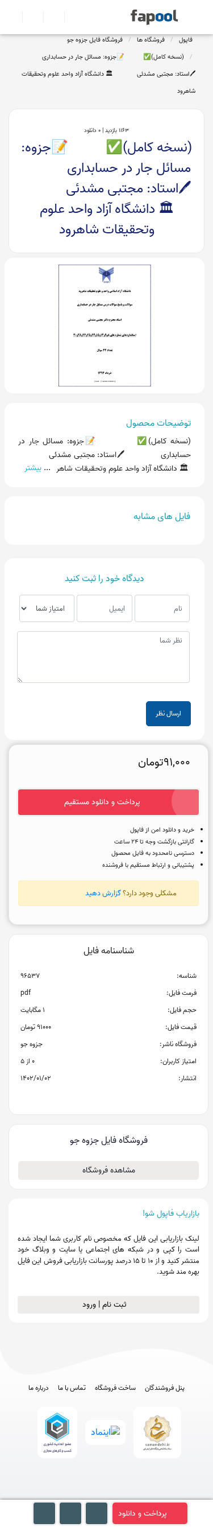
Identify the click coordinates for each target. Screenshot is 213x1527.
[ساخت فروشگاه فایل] (49, 17)
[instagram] (106, 1494)
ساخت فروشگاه (115, 1388)
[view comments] (122, 1097)
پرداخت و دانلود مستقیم (102, 802)
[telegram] (85, 1494)
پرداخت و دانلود (142, 1513)
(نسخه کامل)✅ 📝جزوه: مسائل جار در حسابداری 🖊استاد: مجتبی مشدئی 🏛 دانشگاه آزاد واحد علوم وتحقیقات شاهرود (107, 74)
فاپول (186, 40)
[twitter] (127, 1494)
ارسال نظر (168, 713)
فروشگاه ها (151, 40)
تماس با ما (72, 1388)
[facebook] (64, 1494)
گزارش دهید (103, 893)
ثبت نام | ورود (105, 1304)
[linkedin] (148, 1494)
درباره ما (38, 1388)
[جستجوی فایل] (70, 17)
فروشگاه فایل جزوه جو (95, 40)
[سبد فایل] (13, 17)
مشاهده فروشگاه (108, 1170)
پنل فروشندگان (165, 1388)
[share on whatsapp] (108, 1097)
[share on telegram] (93, 1097)
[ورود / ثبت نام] (28, 17)
